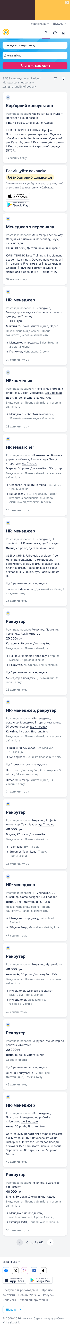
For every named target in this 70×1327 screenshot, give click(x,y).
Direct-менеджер (17, 780)
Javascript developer (19, 589)
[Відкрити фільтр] (63, 78)
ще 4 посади (38, 726)
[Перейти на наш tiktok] (43, 1270)
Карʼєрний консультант (30, 105)
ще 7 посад (24, 316)
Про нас (47, 1290)
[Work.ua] (6, 32)
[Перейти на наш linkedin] (34, 1270)
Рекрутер (15, 621)
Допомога (9, 1300)
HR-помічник (19, 380)
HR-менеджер (20, 300)
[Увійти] (63, 33)
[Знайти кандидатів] (46, 33)
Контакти (9, 1295)
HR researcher (20, 447)
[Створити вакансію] (55, 33)
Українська (10, 1261)
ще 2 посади (14, 243)
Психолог (12, 770)
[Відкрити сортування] (56, 78)
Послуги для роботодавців (21, 1290)
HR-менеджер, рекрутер (31, 710)
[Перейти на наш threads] (15, 1270)
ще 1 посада (49, 897)
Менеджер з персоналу (30, 226)
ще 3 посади (29, 1121)
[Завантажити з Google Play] (41, 1280)
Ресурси (48, 1295)
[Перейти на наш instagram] (24, 1270)
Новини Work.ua (29, 1295)
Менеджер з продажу (20, 678)
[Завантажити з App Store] (14, 1280)
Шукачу (58, 23)
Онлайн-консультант (19, 1073)
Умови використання (33, 1300)
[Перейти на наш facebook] (6, 1270)
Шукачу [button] (11, 1309)
